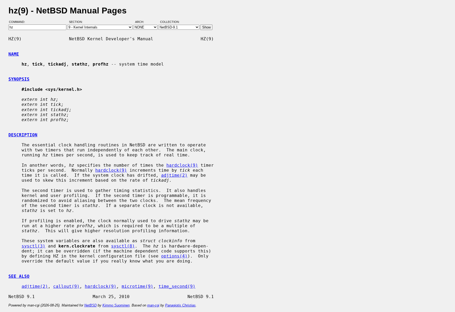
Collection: (170, 21)
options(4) (174, 256)
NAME (13, 54)
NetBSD (90, 305)
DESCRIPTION (22, 134)
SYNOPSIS (18, 79)
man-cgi (153, 305)
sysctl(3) (33, 246)
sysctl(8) (123, 246)
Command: (18, 21)
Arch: (142, 21)
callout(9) (66, 286)
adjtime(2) (174, 175)
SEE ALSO (18, 276)
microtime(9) (137, 286)
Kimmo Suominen (116, 305)
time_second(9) (177, 286)
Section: (77, 21)
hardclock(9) (182, 165)
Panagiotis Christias (180, 305)
